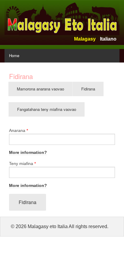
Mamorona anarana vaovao (40, 89)
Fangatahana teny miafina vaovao (46, 109)
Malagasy (85, 38)
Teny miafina (22, 163)
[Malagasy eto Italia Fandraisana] (62, 17)
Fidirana (92, 91)
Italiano (108, 38)
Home (14, 55)
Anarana (18, 130)
